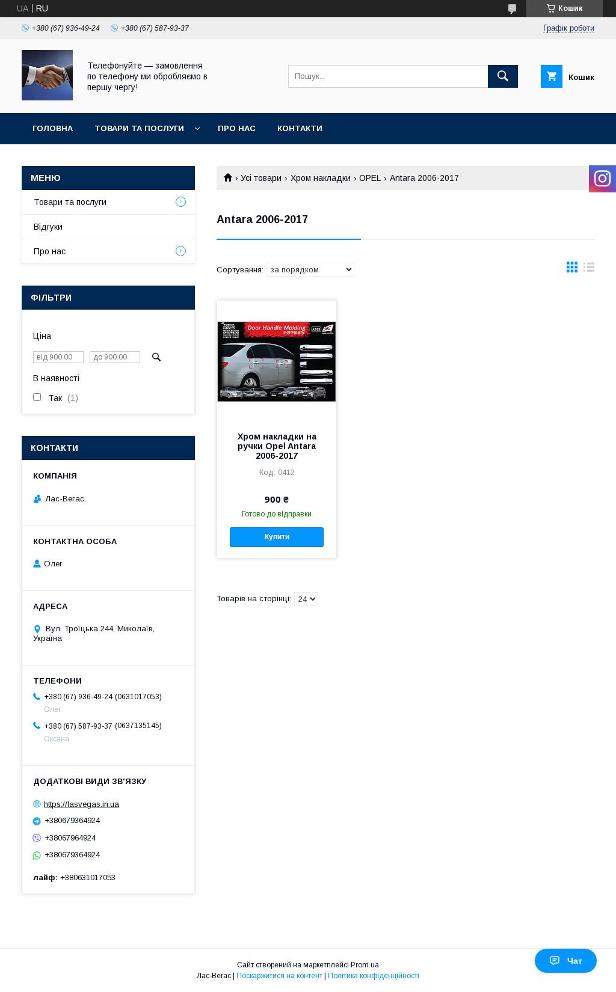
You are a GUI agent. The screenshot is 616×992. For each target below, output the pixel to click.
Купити (277, 537)
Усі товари (261, 178)
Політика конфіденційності (373, 976)
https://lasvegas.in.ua (81, 803)
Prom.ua (365, 965)
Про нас (237, 128)
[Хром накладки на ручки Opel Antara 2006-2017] (276, 361)
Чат (574, 961)
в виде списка (589, 270)
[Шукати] (503, 76)
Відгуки (48, 226)
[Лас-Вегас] (47, 97)
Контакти (299, 128)
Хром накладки (321, 178)
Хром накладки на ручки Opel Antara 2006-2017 (277, 446)
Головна (52, 128)
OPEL (370, 178)
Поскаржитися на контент (279, 976)
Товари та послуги (139, 128)
